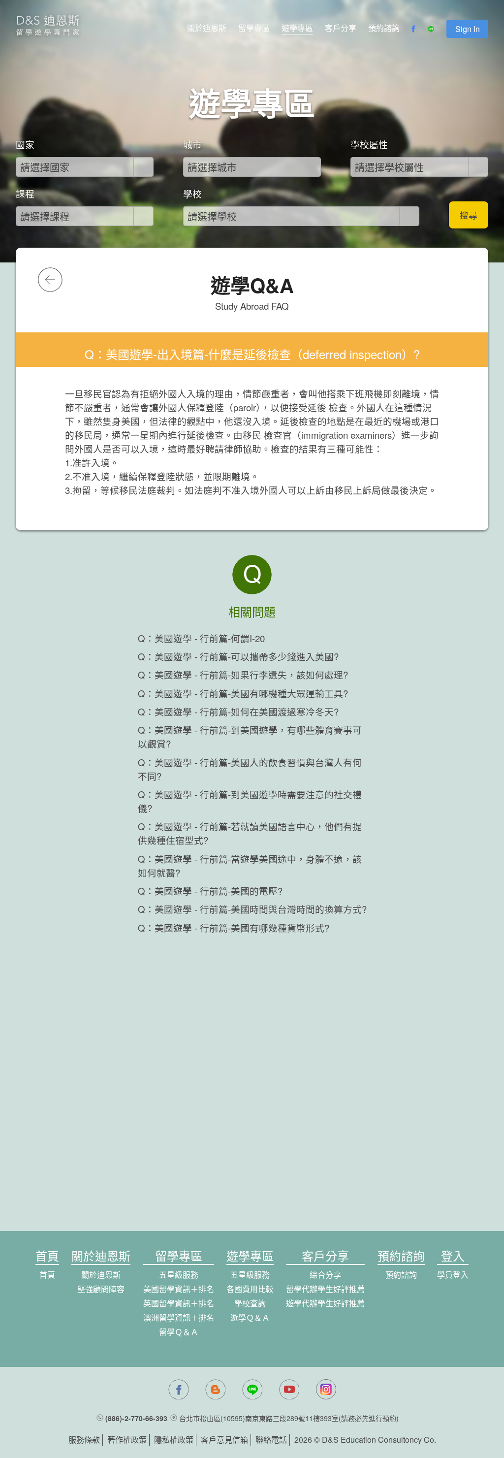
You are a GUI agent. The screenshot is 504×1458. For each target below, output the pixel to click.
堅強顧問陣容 (101, 1289)
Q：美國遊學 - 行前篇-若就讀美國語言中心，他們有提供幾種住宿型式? (250, 833)
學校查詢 (250, 1303)
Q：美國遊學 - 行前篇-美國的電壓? (210, 890)
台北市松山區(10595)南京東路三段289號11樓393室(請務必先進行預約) (289, 1418)
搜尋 (468, 215)
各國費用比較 (250, 1289)
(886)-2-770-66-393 (136, 1418)
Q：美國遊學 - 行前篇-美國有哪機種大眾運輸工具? (243, 693)
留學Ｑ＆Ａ (178, 1331)
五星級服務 (178, 1274)
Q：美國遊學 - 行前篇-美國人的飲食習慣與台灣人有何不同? (250, 769)
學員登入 (453, 1274)
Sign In (467, 28)
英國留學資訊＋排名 (178, 1303)
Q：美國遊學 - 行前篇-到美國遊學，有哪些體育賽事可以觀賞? (250, 736)
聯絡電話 (271, 1439)
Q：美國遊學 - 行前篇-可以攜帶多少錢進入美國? (238, 656)
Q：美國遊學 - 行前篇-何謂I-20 (201, 638)
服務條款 (84, 1439)
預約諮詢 (384, 27)
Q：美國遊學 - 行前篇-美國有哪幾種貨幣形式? (233, 927)
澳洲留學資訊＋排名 (178, 1317)
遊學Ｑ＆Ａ (250, 1317)
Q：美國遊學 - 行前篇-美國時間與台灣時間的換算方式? (252, 909)
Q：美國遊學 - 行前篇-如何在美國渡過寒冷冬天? (238, 711)
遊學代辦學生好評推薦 (325, 1303)
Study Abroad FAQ (252, 305)
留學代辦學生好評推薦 (325, 1289)
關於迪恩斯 (206, 27)
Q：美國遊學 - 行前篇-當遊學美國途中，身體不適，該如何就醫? (250, 865)
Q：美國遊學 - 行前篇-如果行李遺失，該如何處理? (243, 674)
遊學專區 (297, 27)
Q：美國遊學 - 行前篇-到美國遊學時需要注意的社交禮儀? (250, 801)
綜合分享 (325, 1274)
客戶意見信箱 (224, 1439)
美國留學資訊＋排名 (178, 1289)
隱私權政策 (173, 1439)
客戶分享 (340, 27)
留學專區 (254, 27)
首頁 (47, 1274)
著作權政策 (127, 1439)
